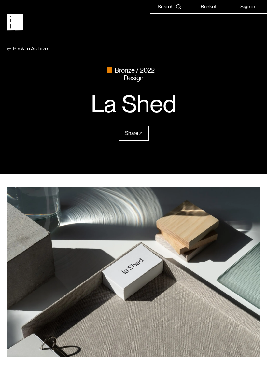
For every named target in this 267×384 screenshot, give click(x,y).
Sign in (247, 7)
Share (131, 133)
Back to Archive (30, 49)
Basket (209, 7)
